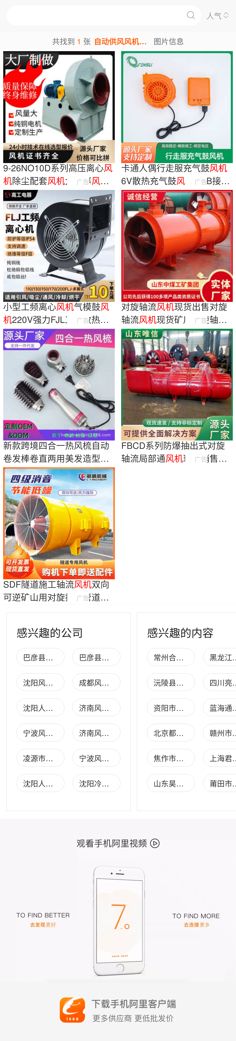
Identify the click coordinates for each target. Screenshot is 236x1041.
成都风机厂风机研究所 (116, 682)
